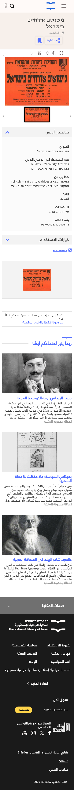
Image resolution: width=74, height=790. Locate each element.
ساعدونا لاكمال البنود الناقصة (43, 322)
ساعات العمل (58, 770)
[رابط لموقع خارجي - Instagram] (33, 733)
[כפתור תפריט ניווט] (64, 6)
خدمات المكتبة (53, 605)
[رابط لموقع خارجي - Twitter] (41, 733)
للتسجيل (23, 710)
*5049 (63, 761)
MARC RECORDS (60, 250)
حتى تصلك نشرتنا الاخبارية (56, 709)
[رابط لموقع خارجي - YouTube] (24, 733)
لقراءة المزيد (39, 683)
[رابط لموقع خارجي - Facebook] (49, 733)
